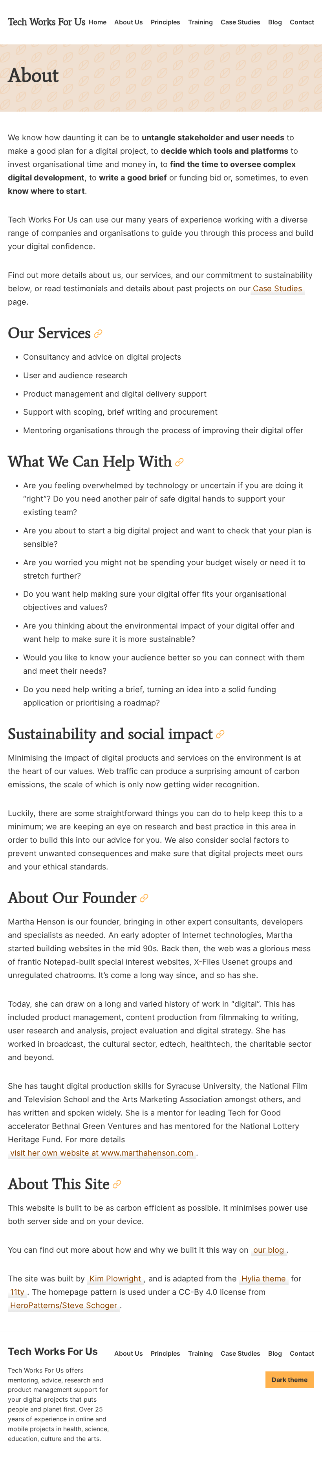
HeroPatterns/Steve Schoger (63, 1305)
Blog (275, 22)
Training (200, 22)
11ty (17, 1292)
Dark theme (290, 1380)
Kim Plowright (115, 1278)
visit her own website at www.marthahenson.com (101, 1153)
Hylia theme (264, 1278)
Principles (165, 22)
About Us (128, 22)
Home (97, 22)
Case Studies (240, 22)
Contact (302, 22)
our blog (268, 1250)
